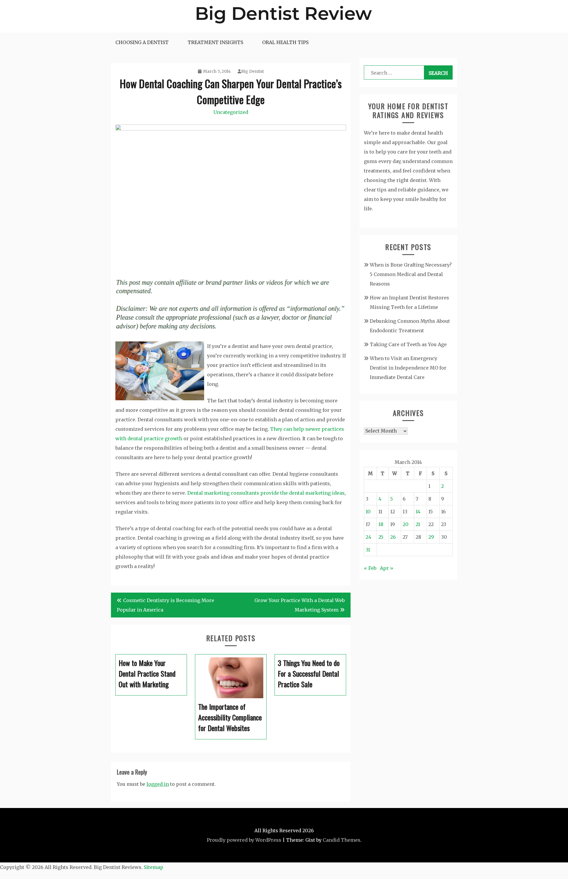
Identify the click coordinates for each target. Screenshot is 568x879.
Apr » (386, 568)
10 (368, 512)
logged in (157, 784)
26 (393, 537)
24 (368, 537)
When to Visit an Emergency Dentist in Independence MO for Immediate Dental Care (408, 367)
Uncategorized (230, 112)
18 (380, 524)
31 (368, 550)
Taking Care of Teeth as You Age (408, 344)
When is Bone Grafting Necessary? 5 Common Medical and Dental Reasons (411, 274)
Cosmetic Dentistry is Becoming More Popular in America (165, 605)
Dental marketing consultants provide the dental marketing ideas (266, 493)
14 (418, 512)
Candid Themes (341, 840)
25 (380, 537)
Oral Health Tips (285, 42)
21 (418, 524)
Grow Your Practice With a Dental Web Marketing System (299, 605)
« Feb (370, 568)
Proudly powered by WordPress (244, 840)
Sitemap (153, 867)
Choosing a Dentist (142, 42)
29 (431, 537)
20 (406, 524)
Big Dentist (252, 71)
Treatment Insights (215, 42)
